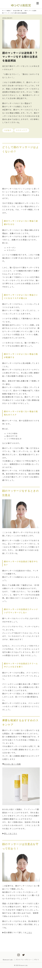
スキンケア (22, 130)
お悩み (8, 130)
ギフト (36, 960)
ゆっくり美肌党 (6, 10)
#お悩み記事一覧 (17, 10)
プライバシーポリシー (24, 960)
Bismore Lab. (8, 960)
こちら (29, 932)
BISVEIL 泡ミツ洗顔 (12, 764)
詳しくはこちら (10, 833)
